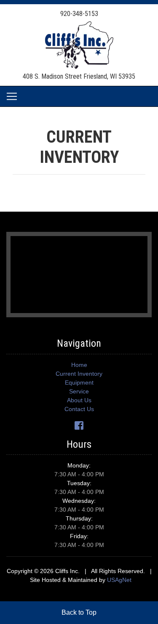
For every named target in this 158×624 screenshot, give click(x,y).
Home (79, 364)
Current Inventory (79, 373)
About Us (79, 400)
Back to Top (79, 612)
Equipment (79, 382)
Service (79, 391)
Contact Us (79, 409)
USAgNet (119, 579)
